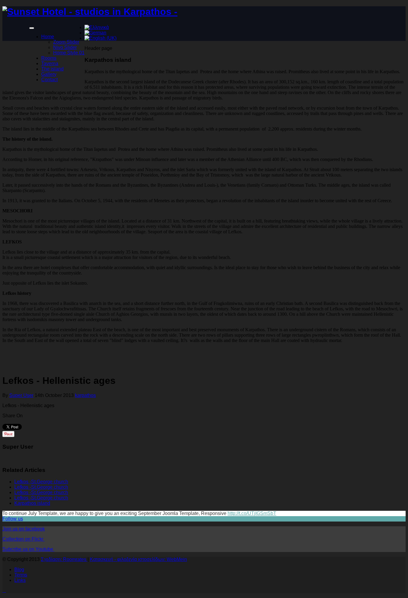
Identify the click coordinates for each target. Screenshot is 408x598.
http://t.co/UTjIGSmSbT (252, 513)
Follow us (12, 518)
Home (47, 36)
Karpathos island (32, 503)
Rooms (48, 58)
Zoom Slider (66, 42)
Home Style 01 (69, 52)
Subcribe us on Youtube (28, 549)
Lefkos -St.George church (41, 481)
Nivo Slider (65, 47)
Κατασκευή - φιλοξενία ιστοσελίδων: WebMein (138, 559)
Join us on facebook (23, 528)
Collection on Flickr (23, 539)
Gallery (48, 74)
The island (52, 68)
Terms (20, 574)
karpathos (85, 395)
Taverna (49, 63)
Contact (49, 79)
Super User (21, 395)
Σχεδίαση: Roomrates (64, 559)
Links (20, 580)
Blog (19, 569)
